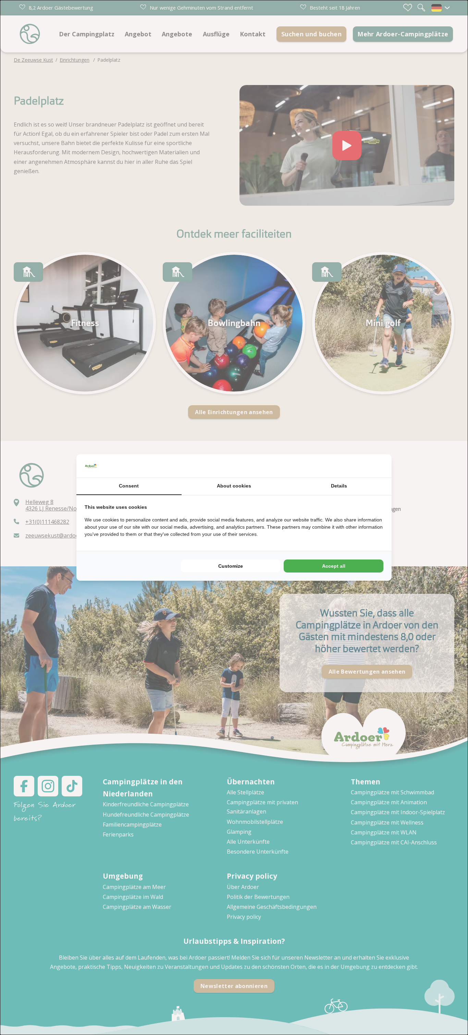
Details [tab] (339, 486)
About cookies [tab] (234, 486)
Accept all (333, 566)
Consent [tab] (129, 486)
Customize (230, 566)
